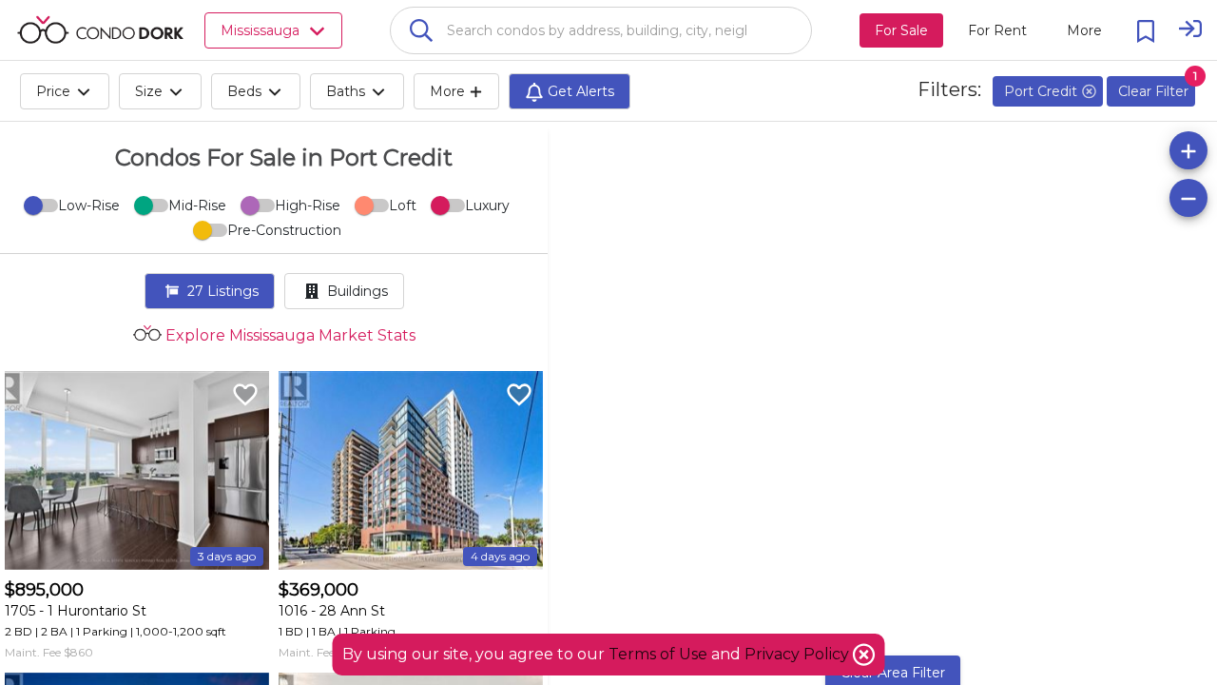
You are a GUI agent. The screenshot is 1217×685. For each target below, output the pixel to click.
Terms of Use (657, 654)
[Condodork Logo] (100, 29)
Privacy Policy (798, 654)
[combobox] (601, 30)
